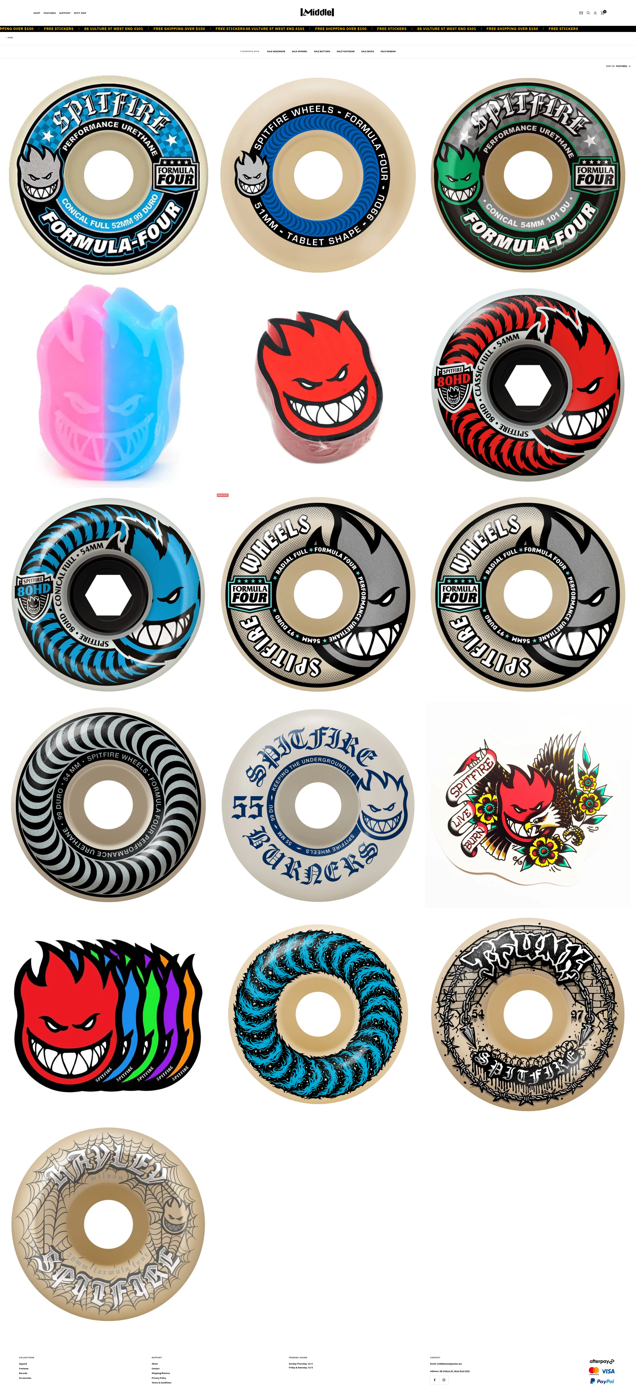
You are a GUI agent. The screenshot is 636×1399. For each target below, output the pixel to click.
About (155, 1363)
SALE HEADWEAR (276, 51)
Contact (155, 1368)
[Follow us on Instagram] (443, 1380)
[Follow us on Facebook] (434, 1380)
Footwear (23, 1368)
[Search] (588, 12)
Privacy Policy (159, 1378)
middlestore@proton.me (449, 1363)
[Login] (595, 13)
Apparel (23, 1363)
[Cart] (602, 13)
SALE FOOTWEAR (346, 51)
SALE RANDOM (388, 51)
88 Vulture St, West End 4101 (455, 1371)
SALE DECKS (367, 51)
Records (23, 1373)
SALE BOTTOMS (322, 51)
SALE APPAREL (299, 51)
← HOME (9, 37)
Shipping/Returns (161, 1373)
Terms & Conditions (161, 1382)
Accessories (25, 1378)
